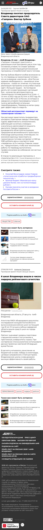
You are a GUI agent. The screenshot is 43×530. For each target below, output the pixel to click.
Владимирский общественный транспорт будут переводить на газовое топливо (23, 231)
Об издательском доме (12, 438)
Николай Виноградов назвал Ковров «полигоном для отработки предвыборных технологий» (22, 176)
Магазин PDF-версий (26, 440)
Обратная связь (9, 440)
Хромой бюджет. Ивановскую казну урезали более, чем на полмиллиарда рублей (19, 183)
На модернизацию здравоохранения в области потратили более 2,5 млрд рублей (24, 238)
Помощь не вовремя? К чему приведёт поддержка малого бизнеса (22, 244)
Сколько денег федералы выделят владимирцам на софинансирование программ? (22, 259)
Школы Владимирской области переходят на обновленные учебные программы (25, 408)
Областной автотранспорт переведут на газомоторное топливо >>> (19, 112)
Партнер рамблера (20, 519)
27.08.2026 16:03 (7, 269)
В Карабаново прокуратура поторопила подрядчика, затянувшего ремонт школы (23, 414)
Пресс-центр (30, 438)
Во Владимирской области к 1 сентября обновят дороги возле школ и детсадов (23, 401)
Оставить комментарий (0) (21, 205)
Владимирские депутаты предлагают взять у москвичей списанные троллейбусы (24, 251)
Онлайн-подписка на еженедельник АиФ (20, 443)
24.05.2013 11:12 (6, 9)
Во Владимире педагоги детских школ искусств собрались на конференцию (22, 421)
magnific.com (17, 311)
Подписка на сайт (10, 446)
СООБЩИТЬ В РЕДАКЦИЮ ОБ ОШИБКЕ (17, 459)
